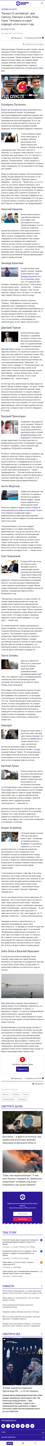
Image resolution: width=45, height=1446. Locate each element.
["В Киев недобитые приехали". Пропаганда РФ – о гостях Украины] (22, 1361)
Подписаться (22, 1069)
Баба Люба (5, 1003)
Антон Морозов (33, 491)
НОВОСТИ (8, 1286)
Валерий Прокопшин (29, 435)
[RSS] (27, 1426)
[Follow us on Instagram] (18, 1426)
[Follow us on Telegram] (23, 1426)
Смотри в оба (11, 1334)
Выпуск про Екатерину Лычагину (14, 110)
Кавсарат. (36, 736)
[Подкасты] (32, 1426)
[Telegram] (22, 1443)
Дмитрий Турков (7, 349)
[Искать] (35, 1443)
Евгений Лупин (11, 787)
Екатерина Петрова (8, 29)
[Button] (16, 38)
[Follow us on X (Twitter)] (8, 1426)
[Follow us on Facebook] (3, 1426)
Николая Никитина (32, 217)
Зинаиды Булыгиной (29, 276)
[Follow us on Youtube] (13, 1426)
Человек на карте (9, 9)
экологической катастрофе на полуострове (18, 510)
